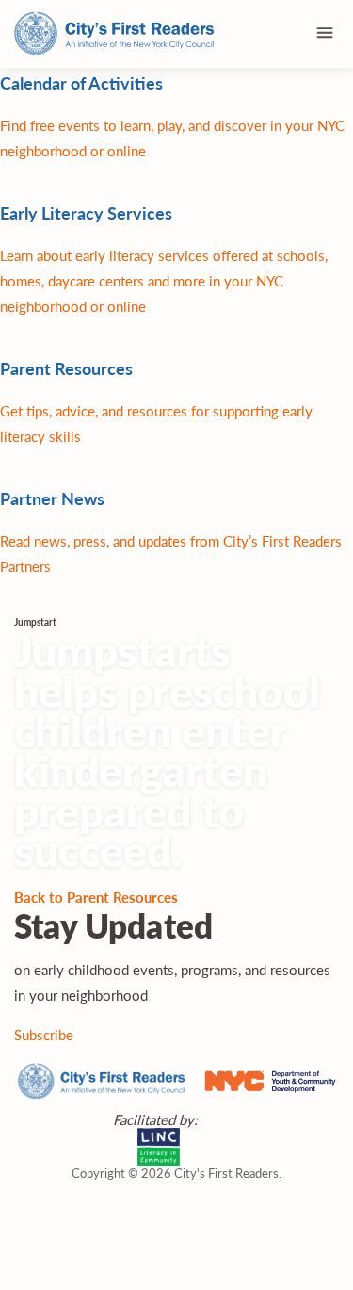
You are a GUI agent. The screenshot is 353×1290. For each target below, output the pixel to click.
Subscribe (43, 1034)
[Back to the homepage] (114, 34)
